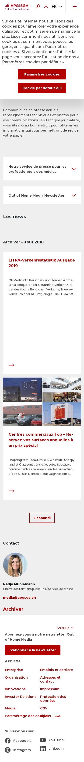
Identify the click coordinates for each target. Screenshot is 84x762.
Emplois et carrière (56, 670)
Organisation (16, 678)
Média (10, 708)
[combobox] (57, 6)
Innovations (15, 689)
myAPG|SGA (50, 716)
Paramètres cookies (42, 74)
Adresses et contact (50, 679)
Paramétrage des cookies (27, 716)
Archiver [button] (13, 609)
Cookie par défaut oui (42, 88)
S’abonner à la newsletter (33, 650)
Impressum (49, 689)
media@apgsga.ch (19, 597)
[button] (42, 168)
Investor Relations (20, 697)
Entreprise (14, 670)
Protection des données (53, 699)
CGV (43, 708)
